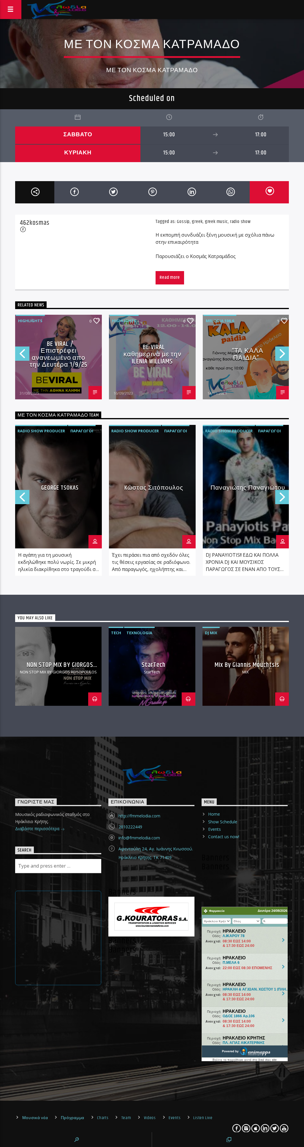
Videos (150, 1118)
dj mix (211, 632)
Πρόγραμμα (72, 1118)
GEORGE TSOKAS (60, 488)
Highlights (30, 320)
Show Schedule (222, 822)
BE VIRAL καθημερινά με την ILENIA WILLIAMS (152, 354)
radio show (240, 221)
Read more (170, 277)
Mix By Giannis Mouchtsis (247, 665)
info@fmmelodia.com (139, 838)
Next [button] (282, 355)
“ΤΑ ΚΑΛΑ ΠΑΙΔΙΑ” (247, 354)
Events (214, 829)
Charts (102, 1118)
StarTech (154, 665)
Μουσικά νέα (35, 1118)
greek (197, 221)
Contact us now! (223, 836)
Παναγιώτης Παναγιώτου (247, 488)
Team (126, 1118)
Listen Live (202, 1118)
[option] (58, 357)
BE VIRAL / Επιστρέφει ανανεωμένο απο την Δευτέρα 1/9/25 (58, 354)
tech (116, 632)
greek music (216, 221)
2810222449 (130, 827)
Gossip (183, 221)
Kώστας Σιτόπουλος (153, 488)
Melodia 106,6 (220, 320)
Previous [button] (22, 355)
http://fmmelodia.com (139, 816)
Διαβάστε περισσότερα (38, 828)
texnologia (139, 632)
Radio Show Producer (41, 431)
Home (214, 814)
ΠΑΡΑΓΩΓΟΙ (81, 431)
